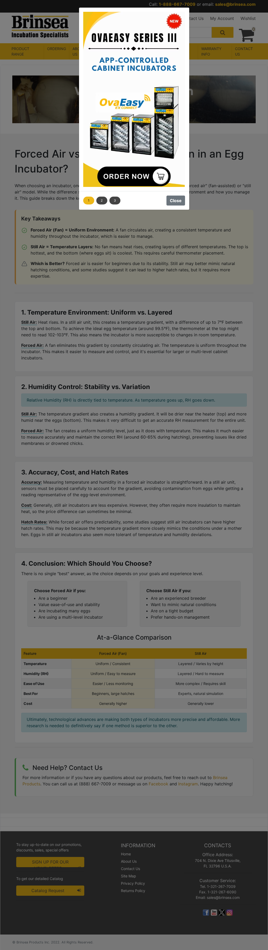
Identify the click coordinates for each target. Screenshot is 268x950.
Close (176, 200)
